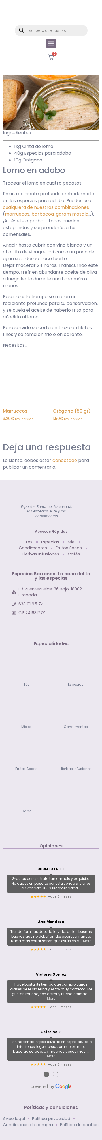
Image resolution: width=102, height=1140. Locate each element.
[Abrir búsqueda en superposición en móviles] (51, 30)
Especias (76, 684)
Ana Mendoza (51, 922)
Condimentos (76, 726)
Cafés (26, 811)
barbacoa (42, 214)
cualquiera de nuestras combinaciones (46, 207)
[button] (51, 43)
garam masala (72, 214)
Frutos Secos (26, 768)
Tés (26, 684)
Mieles (26, 726)
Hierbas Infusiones (76, 768)
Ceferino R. (51, 1032)
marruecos (17, 214)
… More (85, 940)
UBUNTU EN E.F (51, 869)
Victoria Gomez (51, 974)
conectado (64, 460)
